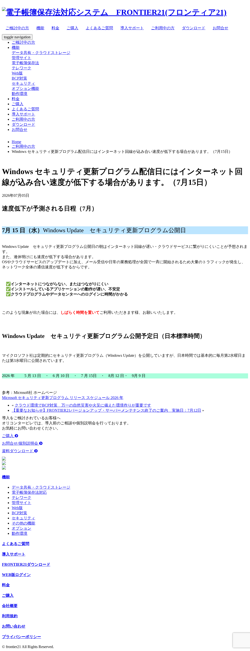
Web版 (17, 73)
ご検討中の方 (17, 28)
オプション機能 (25, 88)
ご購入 (72, 28)
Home (16, 142)
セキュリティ (23, 83)
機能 (40, 28)
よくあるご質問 (99, 28)
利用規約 (10, 616)
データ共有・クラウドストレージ (41, 53)
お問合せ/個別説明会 (20, 443)
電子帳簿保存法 (25, 63)
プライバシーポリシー (21, 637)
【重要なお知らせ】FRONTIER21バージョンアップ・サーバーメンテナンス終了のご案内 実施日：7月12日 (106, 410)
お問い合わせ (13, 626)
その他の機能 (23, 523)
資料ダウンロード (18, 451)
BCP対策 (19, 78)
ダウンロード (193, 28)
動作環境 (19, 94)
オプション (21, 528)
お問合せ (220, 28)
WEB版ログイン (16, 575)
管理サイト (21, 58)
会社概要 (10, 606)
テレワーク (21, 68)
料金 (55, 28)
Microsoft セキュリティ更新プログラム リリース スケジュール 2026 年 (62, 398)
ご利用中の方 (163, 28)
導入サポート (132, 28)
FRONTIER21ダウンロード (26, 564)
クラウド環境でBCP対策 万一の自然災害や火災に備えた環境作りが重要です (83, 405)
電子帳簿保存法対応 (29, 492)
